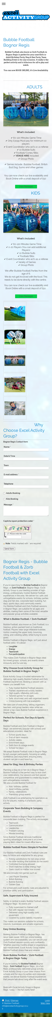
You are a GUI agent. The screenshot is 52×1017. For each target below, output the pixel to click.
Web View (45, 1003)
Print (7, 1000)
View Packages (26, 186)
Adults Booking (13, 493)
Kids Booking (12, 499)
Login (47, 1000)
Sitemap (14, 1000)
